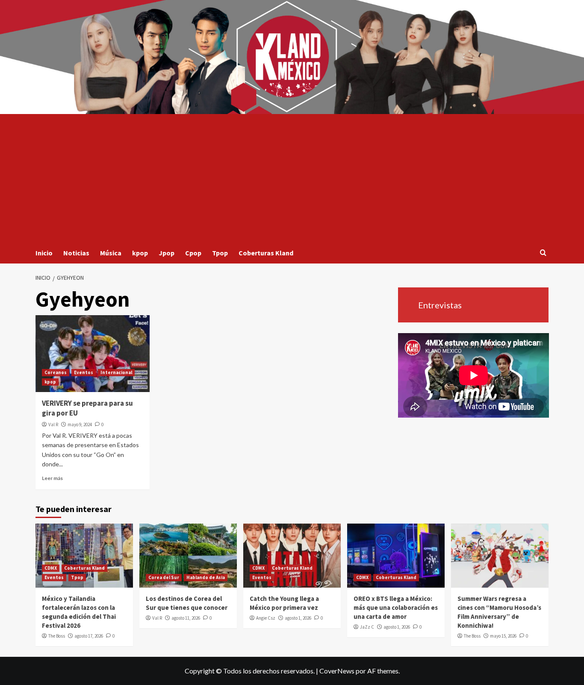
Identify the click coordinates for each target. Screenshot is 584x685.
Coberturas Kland (266, 253)
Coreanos (55, 372)
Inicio (44, 253)
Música (110, 253)
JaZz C (367, 627)
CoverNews (336, 671)
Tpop (220, 253)
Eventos (83, 372)
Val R (53, 424)
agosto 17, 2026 (88, 636)
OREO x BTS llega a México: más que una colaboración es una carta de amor (396, 607)
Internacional (116, 372)
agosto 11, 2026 (185, 618)
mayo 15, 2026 (503, 636)
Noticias (76, 253)
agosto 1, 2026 (298, 618)
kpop (140, 253)
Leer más (52, 478)
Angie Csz (265, 618)
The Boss (56, 636)
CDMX (50, 568)
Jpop (166, 253)
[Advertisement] (292, 178)
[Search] (543, 253)
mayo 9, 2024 (80, 424)
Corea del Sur (163, 577)
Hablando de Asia (205, 577)
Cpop (193, 253)
